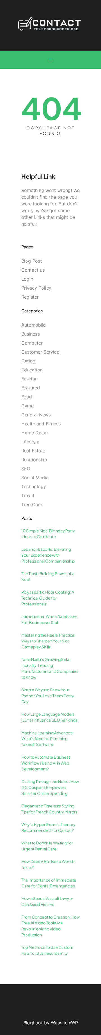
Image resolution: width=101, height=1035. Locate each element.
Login (27, 279)
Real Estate (33, 450)
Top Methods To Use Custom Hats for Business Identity (47, 950)
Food (26, 397)
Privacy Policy (36, 288)
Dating (28, 361)
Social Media (35, 477)
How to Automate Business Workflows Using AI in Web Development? (45, 762)
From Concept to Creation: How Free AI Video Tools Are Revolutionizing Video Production (50, 925)
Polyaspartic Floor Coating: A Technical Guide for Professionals (47, 597)
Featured (30, 388)
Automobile (33, 325)
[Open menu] (50, 60)
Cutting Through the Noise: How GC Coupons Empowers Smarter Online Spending (50, 787)
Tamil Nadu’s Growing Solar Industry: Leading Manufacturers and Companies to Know (49, 668)
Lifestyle (30, 441)
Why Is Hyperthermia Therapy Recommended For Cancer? (48, 827)
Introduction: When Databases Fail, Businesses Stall (49, 619)
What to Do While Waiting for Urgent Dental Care (47, 845)
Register (30, 297)
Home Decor (34, 432)
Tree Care (31, 504)
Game (27, 406)
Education (32, 370)
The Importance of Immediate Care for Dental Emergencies (48, 882)
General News (36, 414)
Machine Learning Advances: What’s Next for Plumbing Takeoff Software (47, 738)
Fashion (29, 379)
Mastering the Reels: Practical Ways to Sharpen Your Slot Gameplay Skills (48, 640)
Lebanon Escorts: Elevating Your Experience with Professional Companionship (48, 555)
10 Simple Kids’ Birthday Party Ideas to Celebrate (48, 533)
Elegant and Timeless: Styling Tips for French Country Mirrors (49, 808)
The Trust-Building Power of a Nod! (47, 576)
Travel (27, 495)
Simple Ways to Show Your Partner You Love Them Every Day (47, 695)
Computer (32, 343)
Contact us (33, 270)
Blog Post (31, 261)
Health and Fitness (41, 423)
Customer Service (40, 352)
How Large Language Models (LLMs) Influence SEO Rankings (49, 717)
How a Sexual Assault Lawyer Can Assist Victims (47, 901)
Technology (33, 486)
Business (30, 334)
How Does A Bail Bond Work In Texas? (48, 864)
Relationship (34, 459)
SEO (25, 468)
